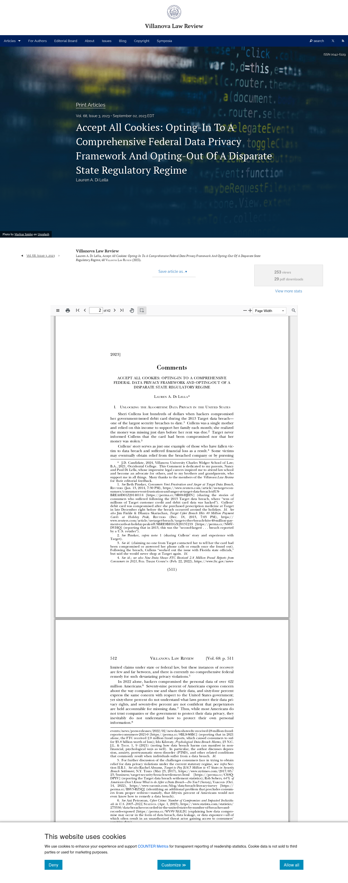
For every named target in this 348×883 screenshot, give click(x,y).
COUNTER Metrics (153, 846)
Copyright (141, 41)
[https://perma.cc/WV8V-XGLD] (161, 811)
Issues (106, 41)
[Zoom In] (250, 310)
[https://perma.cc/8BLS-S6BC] (174, 734)
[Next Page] (115, 310)
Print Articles (90, 105)
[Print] (67, 310)
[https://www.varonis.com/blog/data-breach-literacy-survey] (173, 785)
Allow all (293, 865)
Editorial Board (65, 41)
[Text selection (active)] (141, 310)
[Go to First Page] (78, 310)
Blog (122, 41)
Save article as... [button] (172, 271)
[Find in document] (293, 310)
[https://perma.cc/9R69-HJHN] (170, 495)
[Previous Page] (85, 310)
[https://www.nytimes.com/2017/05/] (206, 771)
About (89, 41)
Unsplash (43, 234)
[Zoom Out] (245, 310)
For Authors (37, 41)
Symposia (164, 41)
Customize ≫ (176, 865)
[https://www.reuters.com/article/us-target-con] (198, 488)
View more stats (288, 291)
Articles (10, 41)
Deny (55, 865)
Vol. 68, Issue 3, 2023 (93, 116)
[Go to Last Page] (122, 310)
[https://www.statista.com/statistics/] (207, 804)
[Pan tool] (131, 310)
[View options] (57, 310)
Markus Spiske (24, 234)
